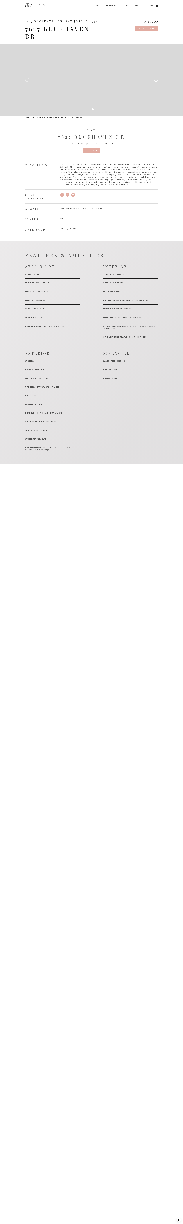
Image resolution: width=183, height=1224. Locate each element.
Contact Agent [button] (91, 151)
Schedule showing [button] (146, 28)
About (98, 5)
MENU (152, 5)
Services (124, 5)
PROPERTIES (111, 5)
